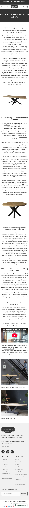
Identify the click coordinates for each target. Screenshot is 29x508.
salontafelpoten (8, 350)
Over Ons (17, 459)
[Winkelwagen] (27, 7)
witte (9, 319)
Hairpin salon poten (6, 476)
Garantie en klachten (20, 476)
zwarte (13, 319)
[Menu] (2, 7)
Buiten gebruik (18, 479)
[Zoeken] (7, 6)
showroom (10, 252)
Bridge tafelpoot (5, 462)
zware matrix (11, 194)
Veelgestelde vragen (20, 484)
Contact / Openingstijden (21, 474)
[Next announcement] (27, 2)
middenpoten (10, 46)
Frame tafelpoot (5, 473)
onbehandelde (14, 314)
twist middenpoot (17, 84)
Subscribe (23, 493)
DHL (22, 236)
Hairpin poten (4, 464)
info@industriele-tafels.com (8, 443)
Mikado (19, 133)
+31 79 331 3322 (5, 446)
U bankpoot (4, 481)
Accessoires (4, 459)
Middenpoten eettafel (8, 418)
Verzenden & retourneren (21, 472)
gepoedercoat (11, 309)
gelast (19, 42)
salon (5, 53)
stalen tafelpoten (10, 253)
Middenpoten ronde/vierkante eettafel (13, 387)
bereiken (12, 277)
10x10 (4, 185)
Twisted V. (20, 194)
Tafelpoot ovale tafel (6, 478)
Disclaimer (17, 464)
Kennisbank (17, 481)
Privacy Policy (18, 467)
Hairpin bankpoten (6, 467)
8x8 (23, 184)
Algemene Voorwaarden (21, 462)
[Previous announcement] (2, 2)
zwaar (7, 191)
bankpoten (15, 352)
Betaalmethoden (19, 469)
